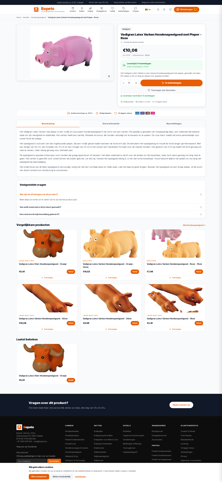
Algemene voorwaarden (191, 460)
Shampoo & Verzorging (75, 460)
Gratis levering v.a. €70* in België (70, 2)
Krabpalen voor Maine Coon (106, 439)
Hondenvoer (70, 444)
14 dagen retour (187, 448)
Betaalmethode (187, 439)
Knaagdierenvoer (159, 435)
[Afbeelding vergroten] (109, 76)
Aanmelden (54, 461)
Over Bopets (186, 435)
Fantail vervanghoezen (161, 459)
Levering (184, 444)
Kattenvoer (98, 460)
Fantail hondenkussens (161, 455)
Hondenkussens (72, 435)
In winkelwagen (173, 83)
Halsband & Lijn (71, 456)
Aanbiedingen (187, 452)
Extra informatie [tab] (111, 123)
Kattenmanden (100, 452)
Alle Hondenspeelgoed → (194, 225)
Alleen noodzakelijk (61, 477)
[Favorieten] (170, 9)
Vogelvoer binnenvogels (133, 435)
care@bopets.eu (40, 441)
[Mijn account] (164, 9)
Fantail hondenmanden (74, 439)
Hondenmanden (72, 431)
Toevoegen (48, 278)
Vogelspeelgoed (130, 452)
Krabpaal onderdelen (103, 444)
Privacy (184, 456)
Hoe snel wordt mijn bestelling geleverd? (39, 214)
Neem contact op (181, 405)
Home (18, 17)
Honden (26, 17)
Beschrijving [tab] (48, 123)
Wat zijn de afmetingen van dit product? (39, 194)
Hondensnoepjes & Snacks (76, 448)
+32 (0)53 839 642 (24, 441)
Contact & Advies (188, 431)
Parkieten (127, 431)
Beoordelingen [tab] (174, 123)
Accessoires (157, 439)
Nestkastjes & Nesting (132, 444)
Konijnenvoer (157, 431)
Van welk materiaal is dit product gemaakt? (40, 207)
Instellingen (80, 477)
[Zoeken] (158, 9)
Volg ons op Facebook (26, 447)
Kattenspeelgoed (101, 456)
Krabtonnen (99, 448)
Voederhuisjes (129, 439)
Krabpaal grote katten (103, 435)
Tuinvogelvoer (129, 448)
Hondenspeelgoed (38, 17)
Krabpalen (98, 431)
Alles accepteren (39, 477)
